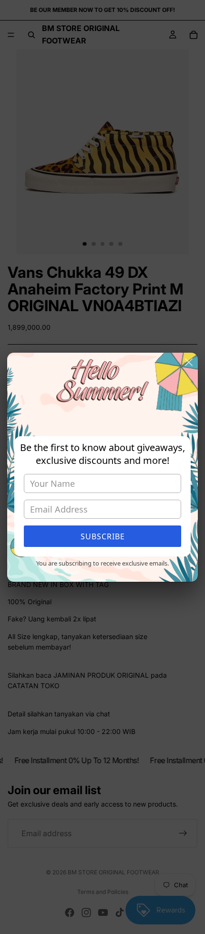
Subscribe (103, 536)
